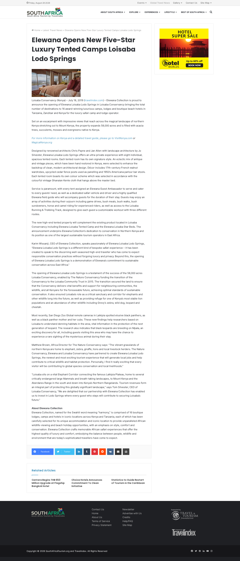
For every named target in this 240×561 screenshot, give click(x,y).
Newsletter (128, 509)
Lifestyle (169, 12)
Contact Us (191, 2)
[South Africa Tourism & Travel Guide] (45, 12)
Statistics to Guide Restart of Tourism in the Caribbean (128, 481)
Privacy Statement (102, 525)
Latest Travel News (52, 30)
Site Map (204, 2)
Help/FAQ (127, 521)
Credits (126, 517)
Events (140, 2)
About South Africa (112, 12)
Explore (133, 12)
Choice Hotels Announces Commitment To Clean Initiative (87, 483)
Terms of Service (101, 521)
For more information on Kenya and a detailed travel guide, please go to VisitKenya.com (82, 138)
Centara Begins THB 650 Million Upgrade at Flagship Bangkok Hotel (48, 483)
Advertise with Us (132, 513)
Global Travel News (160, 2)
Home (37, 30)
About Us (97, 517)
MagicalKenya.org (42, 142)
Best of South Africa (193, 12)
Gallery (176, 2)
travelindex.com (94, 100)
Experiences (151, 12)
